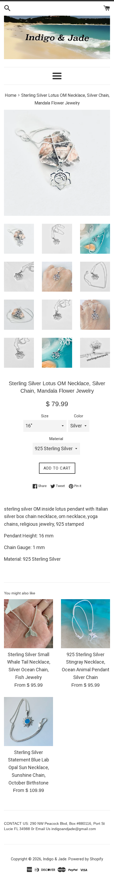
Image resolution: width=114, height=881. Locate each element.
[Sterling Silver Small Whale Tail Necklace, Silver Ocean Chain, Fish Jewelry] (28, 623)
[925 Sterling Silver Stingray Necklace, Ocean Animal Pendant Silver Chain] (85, 623)
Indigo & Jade (55, 859)
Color (78, 416)
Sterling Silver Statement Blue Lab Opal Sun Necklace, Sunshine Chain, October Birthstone (28, 767)
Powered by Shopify (85, 859)
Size (45, 416)
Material (56, 439)
